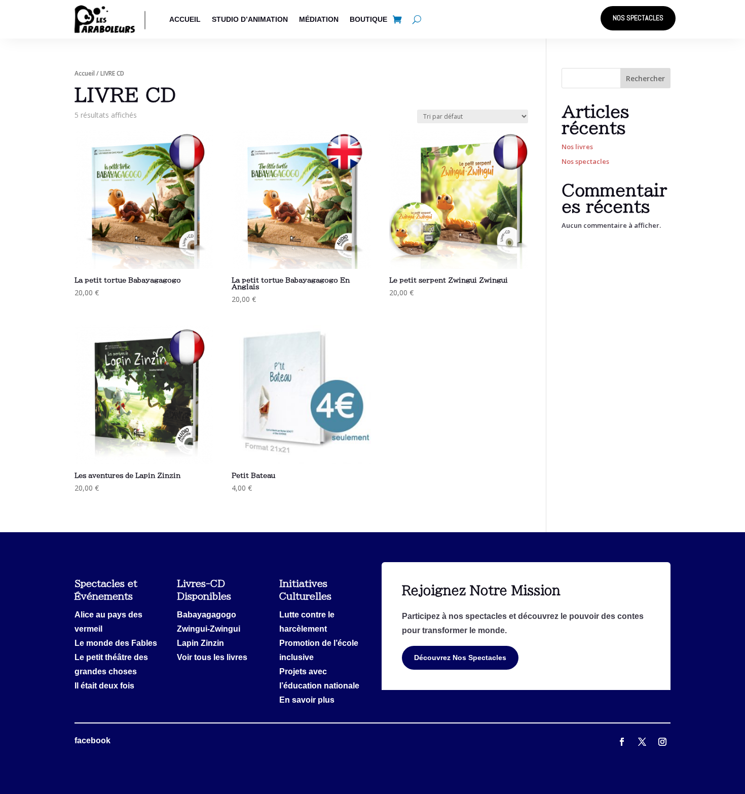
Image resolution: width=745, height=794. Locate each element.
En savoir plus (306, 700)
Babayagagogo (206, 614)
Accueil (185, 19)
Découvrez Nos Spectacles (460, 657)
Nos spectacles (638, 17)
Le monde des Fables (115, 643)
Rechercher (645, 78)
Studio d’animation (250, 19)
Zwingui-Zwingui (208, 629)
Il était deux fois (104, 685)
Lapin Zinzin (200, 643)
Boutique (368, 19)
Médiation (319, 19)
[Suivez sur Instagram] (642, 742)
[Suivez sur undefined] (662, 742)
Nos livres (577, 146)
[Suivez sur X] (622, 742)
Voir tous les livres (212, 657)
